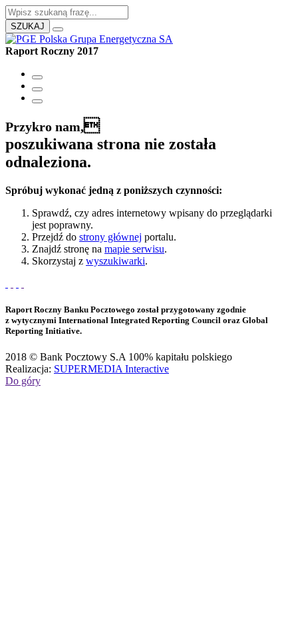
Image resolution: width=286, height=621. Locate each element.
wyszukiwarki (115, 261)
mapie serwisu (134, 249)
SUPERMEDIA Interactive (111, 368)
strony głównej (110, 237)
